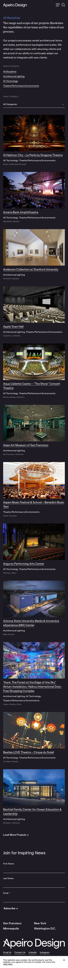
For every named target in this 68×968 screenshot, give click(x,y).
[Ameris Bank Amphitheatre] (34, 197)
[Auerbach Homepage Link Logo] (15, 5)
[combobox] (34, 105)
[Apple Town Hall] (34, 311)
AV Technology (10, 81)
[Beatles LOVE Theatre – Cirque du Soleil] (34, 737)
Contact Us (19, 952)
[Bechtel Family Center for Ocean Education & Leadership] (34, 796)
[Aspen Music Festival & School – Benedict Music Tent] (34, 489)
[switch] (58, 5)
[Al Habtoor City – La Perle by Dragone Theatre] (34, 140)
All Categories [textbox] (10, 104)
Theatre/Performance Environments (21, 85)
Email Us (7, 952)
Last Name (8, 878)
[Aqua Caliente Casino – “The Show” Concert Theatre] (34, 371)
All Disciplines (9, 71)
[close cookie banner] (65, 962)
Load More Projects (14, 834)
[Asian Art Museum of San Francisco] (34, 430)
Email (7, 893)
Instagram (44, 952)
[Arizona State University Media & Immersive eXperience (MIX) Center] (34, 608)
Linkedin (32, 952)
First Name (8, 863)
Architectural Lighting (14, 76)
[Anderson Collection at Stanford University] (34, 254)
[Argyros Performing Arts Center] (34, 548)
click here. (8, 964)
